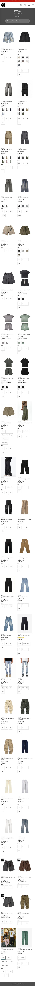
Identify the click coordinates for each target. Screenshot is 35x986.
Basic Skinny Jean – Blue (6, 679)
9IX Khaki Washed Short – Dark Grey (8, 878)
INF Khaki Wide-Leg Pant (6, 149)
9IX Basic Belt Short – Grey (7, 913)
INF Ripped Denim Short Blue (7, 49)
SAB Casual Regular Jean (23, 197)
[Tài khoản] (29, 5)
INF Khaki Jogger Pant (22, 101)
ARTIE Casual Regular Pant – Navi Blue (25, 759)
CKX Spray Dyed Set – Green (24, 334)
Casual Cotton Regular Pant (23, 635)
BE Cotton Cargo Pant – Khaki (24, 519)
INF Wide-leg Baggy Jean (6, 101)
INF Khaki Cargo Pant (22, 149)
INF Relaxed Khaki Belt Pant (7, 949)
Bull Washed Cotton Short (7, 290)
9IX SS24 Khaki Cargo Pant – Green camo (24, 719)
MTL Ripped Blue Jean (6, 635)
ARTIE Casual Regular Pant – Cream (7, 799)
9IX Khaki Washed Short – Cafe (24, 877)
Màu (18, 54)
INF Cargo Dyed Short (22, 49)
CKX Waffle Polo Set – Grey (7, 378)
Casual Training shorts (22, 242)
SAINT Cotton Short (5, 242)
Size (2, 54)
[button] (21, 5)
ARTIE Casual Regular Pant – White (7, 839)
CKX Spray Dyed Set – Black (24, 290)
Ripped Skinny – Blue (22, 679)
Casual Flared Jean (21, 838)
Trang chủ (15, 13)
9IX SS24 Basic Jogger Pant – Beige (7, 719)
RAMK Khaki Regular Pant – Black (7, 597)
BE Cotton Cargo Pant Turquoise (25, 949)
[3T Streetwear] (3, 5)
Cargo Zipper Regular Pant (7, 558)
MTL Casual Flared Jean (23, 596)
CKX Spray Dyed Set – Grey (7, 334)
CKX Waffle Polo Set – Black (24, 378)
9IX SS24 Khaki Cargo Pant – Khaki (7, 759)
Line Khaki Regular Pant (23, 558)
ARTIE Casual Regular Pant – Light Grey (24, 799)
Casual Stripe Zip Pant (6, 479)
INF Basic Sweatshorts (6, 423)
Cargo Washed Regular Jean (24, 479)
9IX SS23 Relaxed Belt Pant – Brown (24, 914)
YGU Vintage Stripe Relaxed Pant (25, 423)
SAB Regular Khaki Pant (6, 197)
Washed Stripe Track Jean (6, 519)
